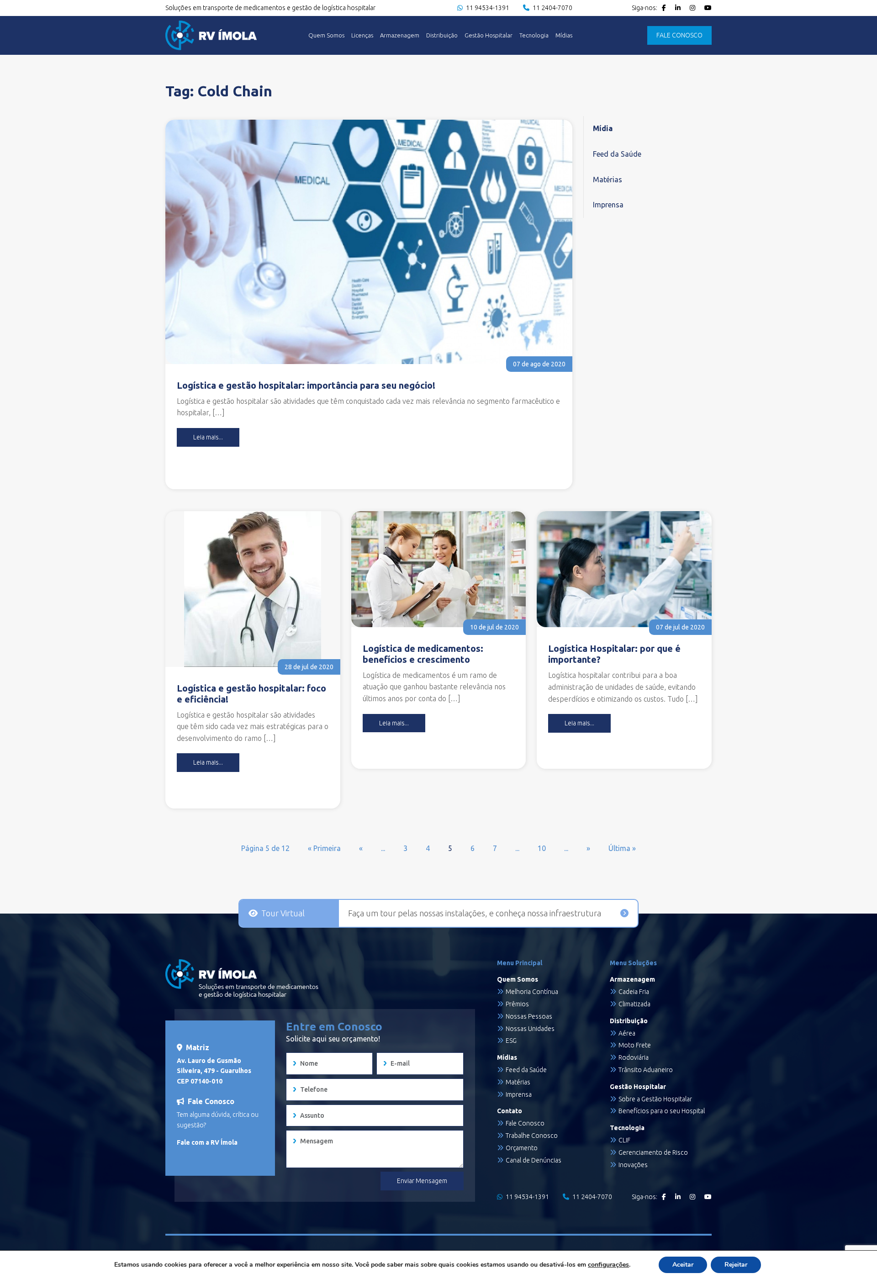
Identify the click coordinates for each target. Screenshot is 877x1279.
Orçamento (522, 1148)
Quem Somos (326, 35)
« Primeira (324, 848)
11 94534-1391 (487, 7)
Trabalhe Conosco (532, 1135)
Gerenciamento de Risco (653, 1152)
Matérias (607, 179)
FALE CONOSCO (679, 35)
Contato (509, 1111)
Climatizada (634, 1004)
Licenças (362, 35)
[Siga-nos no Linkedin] (678, 8)
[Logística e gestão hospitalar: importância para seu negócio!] (368, 242)
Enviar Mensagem (422, 1180)
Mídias (563, 35)
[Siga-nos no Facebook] (664, 8)
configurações (608, 1265)
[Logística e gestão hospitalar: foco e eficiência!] (252, 589)
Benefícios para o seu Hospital (661, 1111)
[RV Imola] (211, 35)
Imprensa (608, 205)
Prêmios (517, 1004)
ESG (511, 1040)
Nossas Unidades (530, 1028)
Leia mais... (208, 437)
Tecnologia (534, 35)
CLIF (624, 1140)
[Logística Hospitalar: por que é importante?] (624, 569)
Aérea (626, 1033)
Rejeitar (735, 1264)
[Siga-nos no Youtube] (708, 8)
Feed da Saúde (617, 154)
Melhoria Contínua (532, 991)
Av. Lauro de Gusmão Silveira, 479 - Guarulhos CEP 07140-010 (214, 1071)
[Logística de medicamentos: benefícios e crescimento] (438, 569)
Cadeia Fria (633, 991)
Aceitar (682, 1264)
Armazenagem (399, 35)
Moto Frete (634, 1045)
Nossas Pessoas (529, 1016)
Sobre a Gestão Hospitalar (655, 1099)
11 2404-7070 (551, 7)
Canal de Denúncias (533, 1160)
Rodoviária (633, 1057)
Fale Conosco (525, 1123)
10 (542, 848)
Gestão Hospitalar (488, 35)
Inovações (633, 1164)
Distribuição (442, 35)
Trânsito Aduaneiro (645, 1069)
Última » (622, 848)
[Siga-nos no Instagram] (692, 8)
